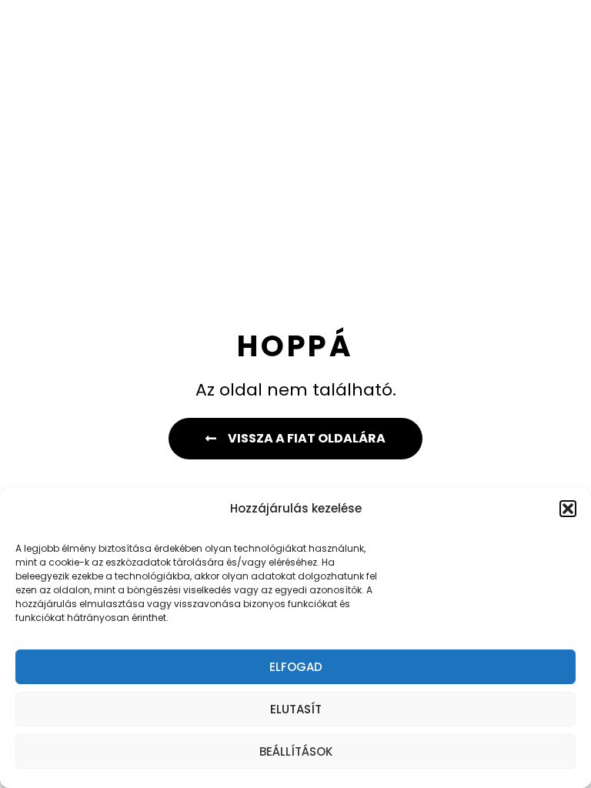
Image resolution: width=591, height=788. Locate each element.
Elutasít (296, 709)
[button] (568, 508)
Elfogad (295, 667)
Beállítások (295, 751)
